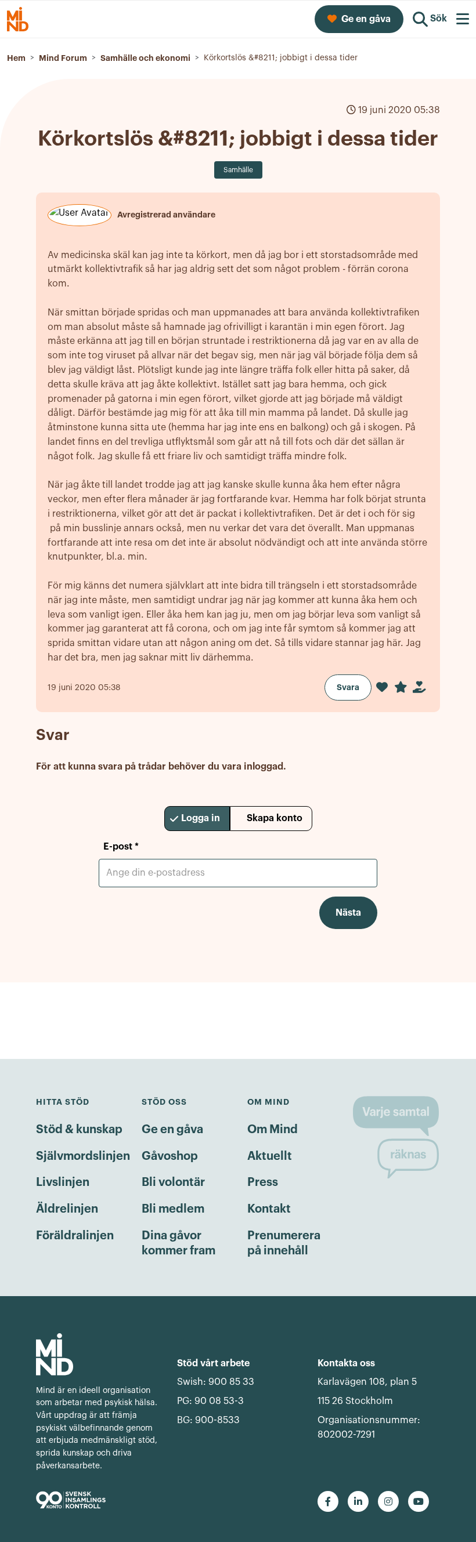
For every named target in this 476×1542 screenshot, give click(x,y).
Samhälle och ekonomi (145, 58)
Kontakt (269, 1209)
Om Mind (272, 1129)
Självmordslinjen (83, 1156)
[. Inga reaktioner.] (382, 687)
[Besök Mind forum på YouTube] (418, 1501)
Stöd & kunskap (79, 1129)
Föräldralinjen (75, 1236)
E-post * (121, 846)
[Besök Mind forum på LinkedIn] (358, 1501)
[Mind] (97, 1354)
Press (262, 1182)
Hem (16, 58)
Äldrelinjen (67, 1209)
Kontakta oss (346, 1363)
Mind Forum (63, 58)
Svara (348, 687)
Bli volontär (173, 1182)
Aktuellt (269, 1156)
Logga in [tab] (200, 818)
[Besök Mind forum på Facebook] (328, 1501)
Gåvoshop (170, 1156)
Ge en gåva (172, 1129)
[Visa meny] (462, 19)
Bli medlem (173, 1209)
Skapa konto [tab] (274, 818)
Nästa (348, 912)
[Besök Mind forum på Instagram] (388, 1501)
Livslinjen (62, 1182)
